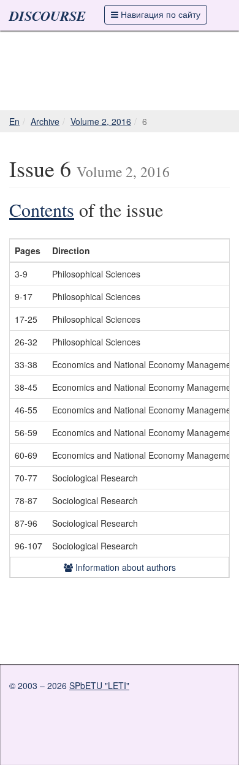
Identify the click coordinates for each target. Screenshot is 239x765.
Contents (41, 209)
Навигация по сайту (159, 14)
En (14, 121)
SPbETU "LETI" (99, 685)
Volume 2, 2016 (100, 121)
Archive (45, 121)
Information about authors (124, 567)
